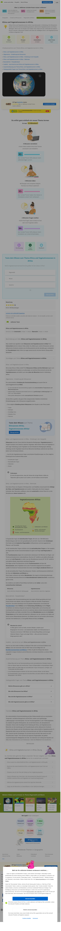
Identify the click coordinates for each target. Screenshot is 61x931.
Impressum (35, 918)
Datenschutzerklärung (41, 879)
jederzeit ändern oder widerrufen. (34, 891)
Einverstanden (30, 899)
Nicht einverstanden (30, 910)
